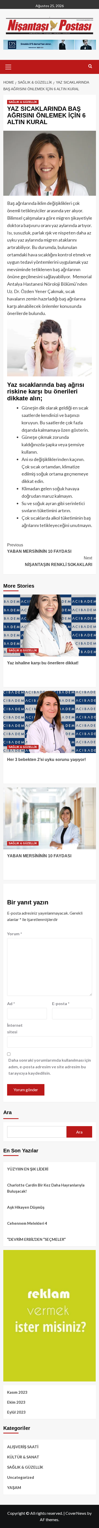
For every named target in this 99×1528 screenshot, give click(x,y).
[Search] (90, 66)
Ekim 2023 (16, 1402)
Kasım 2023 (17, 1392)
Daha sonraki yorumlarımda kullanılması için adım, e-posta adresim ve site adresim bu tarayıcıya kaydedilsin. (49, 1066)
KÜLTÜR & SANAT (23, 1457)
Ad (11, 1003)
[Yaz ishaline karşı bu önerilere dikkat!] (49, 625)
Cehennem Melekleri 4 (27, 1223)
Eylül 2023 (16, 1412)
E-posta (61, 1003)
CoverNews (75, 1513)
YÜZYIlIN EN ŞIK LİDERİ (27, 1169)
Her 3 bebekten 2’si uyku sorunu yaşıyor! (46, 759)
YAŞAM (14, 1487)
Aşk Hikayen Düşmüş (25, 1207)
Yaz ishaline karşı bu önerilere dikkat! (42, 663)
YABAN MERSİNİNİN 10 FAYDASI (39, 548)
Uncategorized (20, 1477)
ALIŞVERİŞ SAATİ (22, 1446)
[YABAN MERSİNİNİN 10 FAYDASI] (49, 818)
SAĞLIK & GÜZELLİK (23, 101)
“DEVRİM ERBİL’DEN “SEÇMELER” (36, 1239)
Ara (7, 1112)
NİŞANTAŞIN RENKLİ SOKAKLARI (58, 561)
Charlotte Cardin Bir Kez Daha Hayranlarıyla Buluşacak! (46, 1188)
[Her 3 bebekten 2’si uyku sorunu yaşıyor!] (49, 722)
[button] (8, 66)
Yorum (14, 933)
